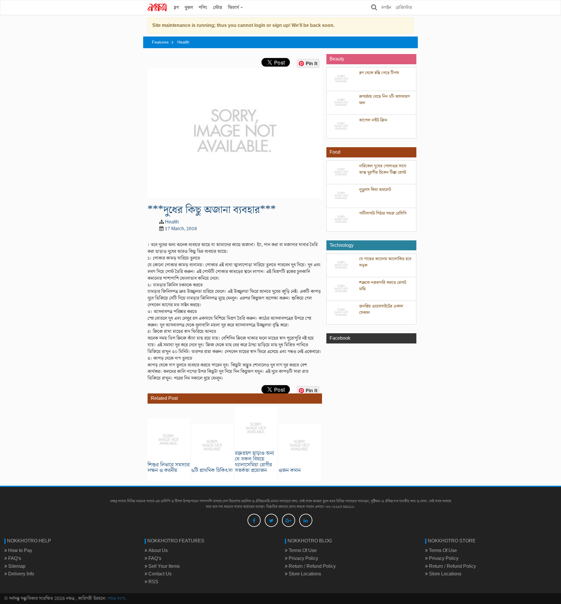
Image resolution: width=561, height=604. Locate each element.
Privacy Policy (303, 558)
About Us (157, 550)
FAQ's (14, 558)
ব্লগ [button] (176, 7)
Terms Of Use (302, 550)
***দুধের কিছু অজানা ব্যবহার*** (212, 209)
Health (183, 42)
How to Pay (19, 550)
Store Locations (304, 574)
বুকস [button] (189, 7)
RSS (152, 582)
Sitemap (16, 566)
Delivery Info (20, 574)
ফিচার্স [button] (234, 7)
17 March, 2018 (181, 228)
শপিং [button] (203, 7)
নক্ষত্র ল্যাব (116, 598)
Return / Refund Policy (312, 566)
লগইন (386, 7)
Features (160, 42)
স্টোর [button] (217, 7)
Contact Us (159, 574)
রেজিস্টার (404, 7)
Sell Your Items (163, 566)
